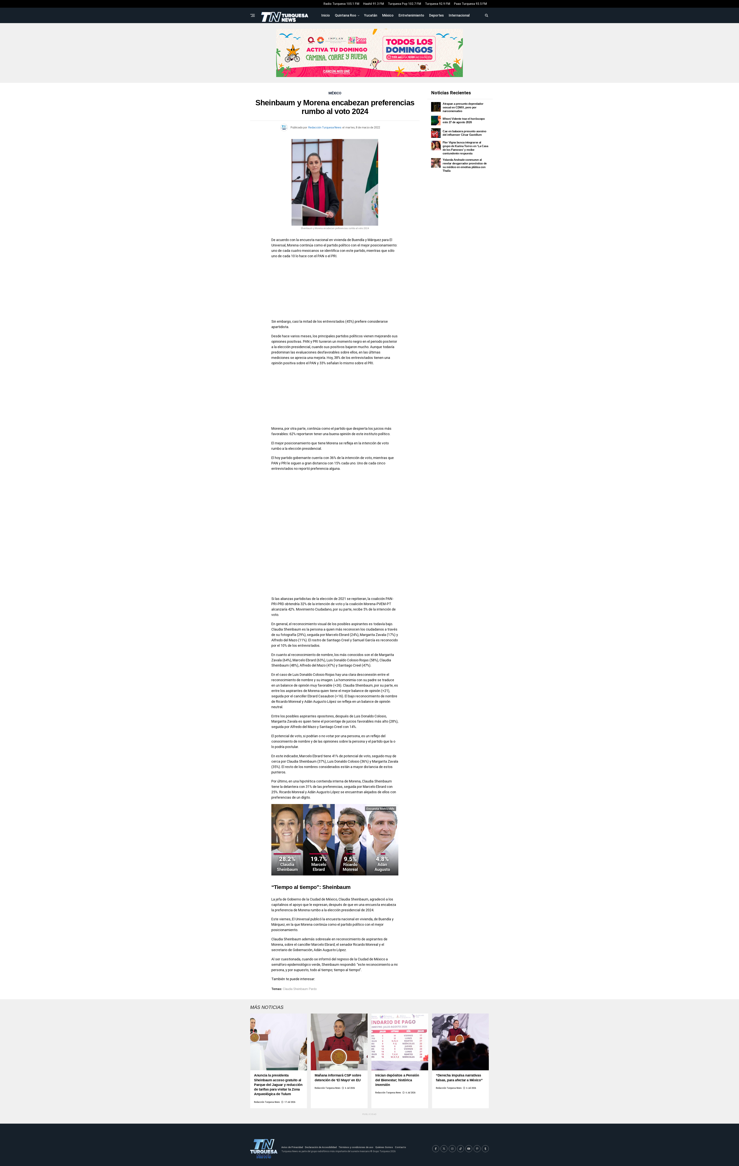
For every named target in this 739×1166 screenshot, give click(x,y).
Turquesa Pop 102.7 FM (404, 4)
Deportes (436, 15)
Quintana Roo (345, 15)
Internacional (459, 15)
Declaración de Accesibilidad (321, 1147)
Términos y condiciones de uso (356, 1147)
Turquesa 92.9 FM (437, 4)
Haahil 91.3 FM (373, 4)
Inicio (325, 15)
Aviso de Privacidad (292, 1147)
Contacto (400, 1147)
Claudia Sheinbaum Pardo (300, 989)
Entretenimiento (411, 15)
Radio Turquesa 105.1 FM (341, 4)
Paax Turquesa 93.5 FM (470, 4)
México (388, 15)
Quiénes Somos (384, 1147)
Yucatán (370, 15)
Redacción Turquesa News (324, 127)
